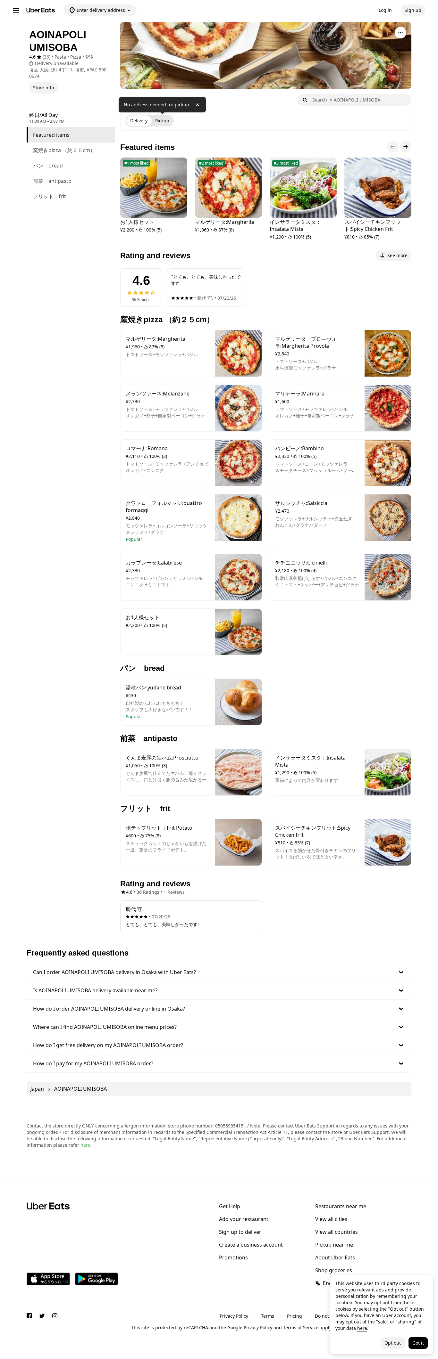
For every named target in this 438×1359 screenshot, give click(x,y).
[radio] (139, 121)
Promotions (233, 1257)
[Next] (405, 146)
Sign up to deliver (240, 1231)
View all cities (331, 1219)
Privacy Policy (234, 1316)
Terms (267, 1316)
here (85, 1145)
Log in (385, 10)
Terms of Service (300, 1327)
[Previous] (393, 146)
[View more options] (400, 32)
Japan (37, 1088)
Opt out (392, 1343)
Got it (418, 1343)
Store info (43, 88)
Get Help (229, 1206)
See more (397, 255)
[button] (219, 972)
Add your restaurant (243, 1219)
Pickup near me (334, 1244)
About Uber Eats (335, 1257)
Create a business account (251, 1244)
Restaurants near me (340, 1206)
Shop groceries (333, 1270)
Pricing (294, 1316)
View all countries (336, 1231)
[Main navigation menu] (16, 10)
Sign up (413, 10)
